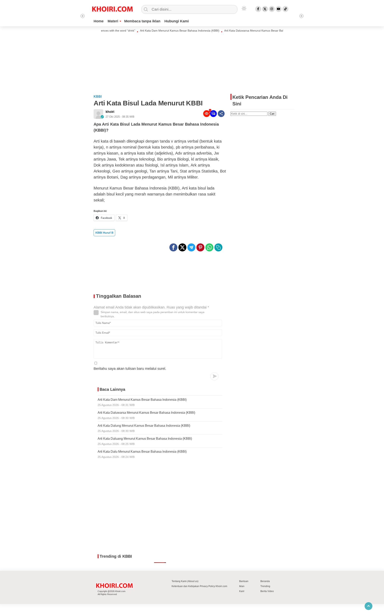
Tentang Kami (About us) (185, 581)
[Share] (221, 113)
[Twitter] (265, 9)
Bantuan (243, 581)
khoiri (110, 111)
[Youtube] (279, 9)
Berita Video (267, 591)
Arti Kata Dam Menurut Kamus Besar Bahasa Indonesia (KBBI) (169, 30)
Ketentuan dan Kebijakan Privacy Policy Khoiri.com (199, 586)
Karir (241, 591)
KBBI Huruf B (104, 232)
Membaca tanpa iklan (142, 21)
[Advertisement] (192, 63)
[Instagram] (272, 9)
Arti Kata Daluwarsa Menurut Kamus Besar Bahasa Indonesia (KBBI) (256, 30)
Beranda (265, 581)
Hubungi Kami (176, 21)
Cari (272, 113)
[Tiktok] (285, 9)
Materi (113, 21)
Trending (265, 586)
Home (99, 21)
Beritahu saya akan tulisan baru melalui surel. (130, 369)
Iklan (241, 586)
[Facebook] (258, 9)
